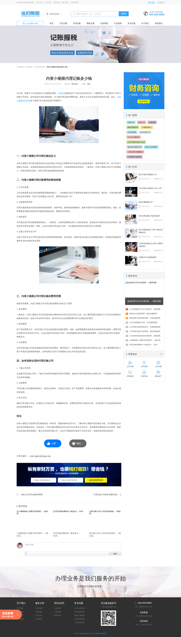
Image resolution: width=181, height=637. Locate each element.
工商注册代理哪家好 (135, 152)
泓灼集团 (20, 67)
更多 (161, 354)
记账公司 (141, 122)
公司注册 (63, 23)
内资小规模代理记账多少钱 (57, 67)
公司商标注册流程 (134, 157)
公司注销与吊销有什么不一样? (150, 188)
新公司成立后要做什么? (148, 174)
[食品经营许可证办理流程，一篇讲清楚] (144, 283)
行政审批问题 (79, 619)
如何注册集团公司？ (146, 202)
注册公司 (131, 122)
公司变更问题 (79, 622)
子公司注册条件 (134, 137)
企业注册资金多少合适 (136, 142)
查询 (124, 14)
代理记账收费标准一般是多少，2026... (144, 345)
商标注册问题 (79, 615)
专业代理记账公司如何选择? (149, 216)
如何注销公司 (145, 132)
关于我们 (145, 23)
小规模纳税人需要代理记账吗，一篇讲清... (145, 340)
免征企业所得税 (151, 147)
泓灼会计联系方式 (134, 147)
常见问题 (131, 23)
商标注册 (90, 23)
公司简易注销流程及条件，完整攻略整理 (144, 327)
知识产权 (38, 615)
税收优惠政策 (133, 127)
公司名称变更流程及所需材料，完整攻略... (145, 336)
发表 (115, 553)
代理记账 (77, 23)
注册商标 (152, 122)
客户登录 (151, 2)
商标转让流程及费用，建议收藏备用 (143, 314)
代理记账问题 (79, 612)
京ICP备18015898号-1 (99, 633)
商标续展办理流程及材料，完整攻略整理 (144, 318)
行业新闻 (118, 23)
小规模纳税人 (147, 127)
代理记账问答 (39, 67)
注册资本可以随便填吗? (148, 257)
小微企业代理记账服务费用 (31, 494)
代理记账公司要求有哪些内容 (106, 494)
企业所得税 (132, 132)
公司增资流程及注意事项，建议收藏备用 (144, 331)
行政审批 (104, 23)
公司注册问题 (79, 608)
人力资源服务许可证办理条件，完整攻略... (145, 309)
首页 (51, 23)
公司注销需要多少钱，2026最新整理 (143, 322)
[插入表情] (26, 553)
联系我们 (160, 2)
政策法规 (57, 615)
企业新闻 (57, 608)
